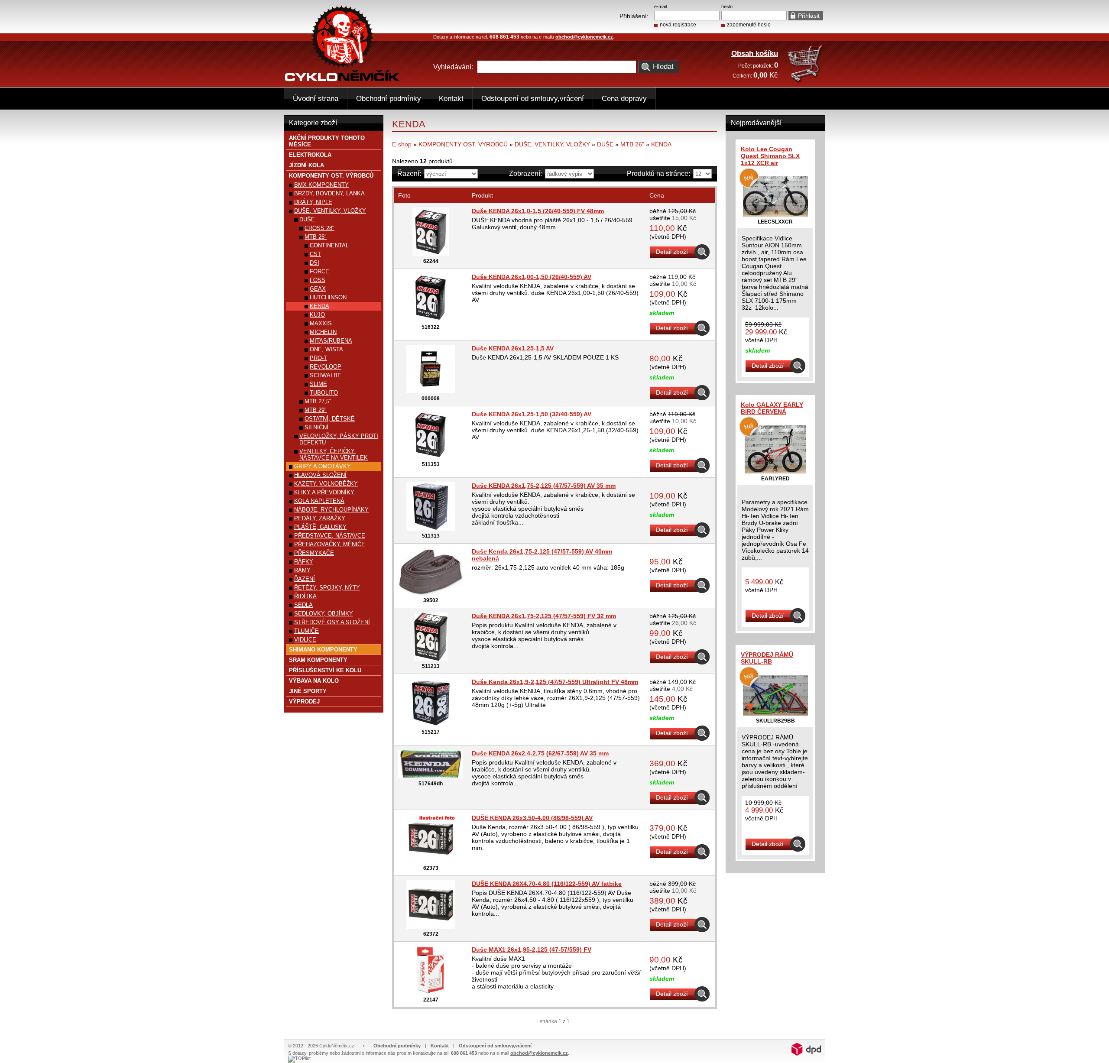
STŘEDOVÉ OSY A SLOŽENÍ (332, 622)
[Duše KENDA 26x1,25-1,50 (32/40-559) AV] (430, 457)
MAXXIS (321, 323)
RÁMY (302, 570)
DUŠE (605, 144)
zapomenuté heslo (749, 25)
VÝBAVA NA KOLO (314, 680)
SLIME (318, 384)
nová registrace (678, 25)
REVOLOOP (325, 366)
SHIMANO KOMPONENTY (323, 649)
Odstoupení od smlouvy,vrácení (532, 98)
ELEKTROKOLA (310, 155)
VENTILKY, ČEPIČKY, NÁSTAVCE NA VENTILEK (333, 454)
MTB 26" (632, 144)
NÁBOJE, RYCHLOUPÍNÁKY (331, 509)
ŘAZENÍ (304, 579)
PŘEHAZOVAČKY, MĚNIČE (329, 544)
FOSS (317, 280)
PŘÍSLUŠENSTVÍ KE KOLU (325, 670)
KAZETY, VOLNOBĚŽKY (326, 483)
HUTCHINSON (328, 297)
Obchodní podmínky (388, 98)
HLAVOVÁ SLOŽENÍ (320, 475)
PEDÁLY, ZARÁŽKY (319, 518)
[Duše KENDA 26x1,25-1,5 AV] (430, 391)
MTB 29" (316, 410)
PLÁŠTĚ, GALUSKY (320, 527)
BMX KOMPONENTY (321, 184)
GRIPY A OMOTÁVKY (322, 466)
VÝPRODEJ (304, 701)
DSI (314, 262)
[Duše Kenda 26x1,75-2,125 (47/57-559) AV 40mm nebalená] (430, 593)
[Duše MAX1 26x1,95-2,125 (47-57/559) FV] (430, 992)
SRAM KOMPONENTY (318, 660)
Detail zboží (672, 251)
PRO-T (318, 358)
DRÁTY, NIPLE (313, 202)
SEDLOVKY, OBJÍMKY (323, 613)
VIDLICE (305, 639)
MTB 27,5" (318, 401)
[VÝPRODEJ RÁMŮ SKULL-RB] (775, 713)
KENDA (661, 144)
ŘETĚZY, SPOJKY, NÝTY (327, 587)
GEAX (318, 288)
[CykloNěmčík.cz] (342, 79)
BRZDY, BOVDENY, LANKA (329, 193)
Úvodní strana (315, 98)
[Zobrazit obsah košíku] (806, 82)
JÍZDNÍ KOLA (306, 165)
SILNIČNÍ (316, 427)
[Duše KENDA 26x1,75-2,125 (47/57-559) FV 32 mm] (430, 658)
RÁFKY (303, 561)
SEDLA (303, 605)
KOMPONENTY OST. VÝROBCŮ (463, 144)
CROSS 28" (319, 228)
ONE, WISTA (326, 349)
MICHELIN (323, 332)
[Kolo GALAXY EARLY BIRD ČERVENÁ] (775, 471)
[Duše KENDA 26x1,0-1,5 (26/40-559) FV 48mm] (430, 253)
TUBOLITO (324, 392)
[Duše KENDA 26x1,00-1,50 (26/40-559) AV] (430, 319)
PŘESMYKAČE (314, 553)
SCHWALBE (325, 375)
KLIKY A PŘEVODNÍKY (324, 492)
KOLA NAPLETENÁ (319, 501)
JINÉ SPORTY (308, 691)
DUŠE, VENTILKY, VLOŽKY (552, 144)
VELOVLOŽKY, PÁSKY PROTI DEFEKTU (338, 439)
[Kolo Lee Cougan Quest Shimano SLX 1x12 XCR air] (775, 214)
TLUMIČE (306, 631)
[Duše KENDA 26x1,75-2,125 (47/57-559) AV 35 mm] (430, 528)
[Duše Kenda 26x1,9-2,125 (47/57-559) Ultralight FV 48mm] (430, 724)
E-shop (402, 144)
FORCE (319, 271)
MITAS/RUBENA (331, 340)
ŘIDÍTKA (305, 596)
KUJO (317, 314)
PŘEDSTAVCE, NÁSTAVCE (329, 535)
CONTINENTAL (329, 245)
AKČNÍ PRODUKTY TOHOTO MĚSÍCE (327, 141)
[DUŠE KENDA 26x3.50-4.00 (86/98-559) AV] (430, 860)
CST (315, 254)
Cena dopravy (624, 98)
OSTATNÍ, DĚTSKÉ (330, 418)
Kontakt (451, 98)
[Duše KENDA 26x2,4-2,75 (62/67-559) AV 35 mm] (430, 776)
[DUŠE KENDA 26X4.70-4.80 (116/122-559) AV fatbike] (430, 926)
